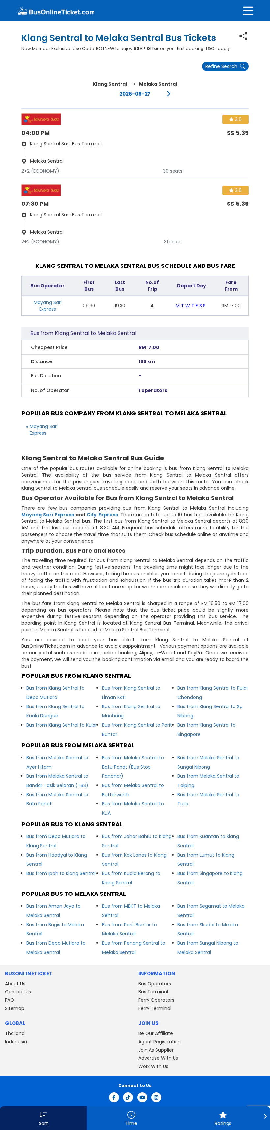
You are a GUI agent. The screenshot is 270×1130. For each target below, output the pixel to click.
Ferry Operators (156, 1000)
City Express (102, 514)
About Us (15, 983)
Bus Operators (154, 983)
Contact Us (18, 992)
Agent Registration (159, 1041)
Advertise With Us (158, 1058)
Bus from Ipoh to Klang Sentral (61, 873)
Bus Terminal (153, 992)
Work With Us (153, 1066)
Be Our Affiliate (155, 1033)
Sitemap (14, 1008)
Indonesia (16, 1041)
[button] (43, 1118)
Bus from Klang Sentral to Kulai (61, 725)
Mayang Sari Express (48, 305)
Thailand (15, 1033)
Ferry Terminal (154, 1008)
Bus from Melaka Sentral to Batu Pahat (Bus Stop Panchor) (133, 766)
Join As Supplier (156, 1050)
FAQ (9, 1000)
